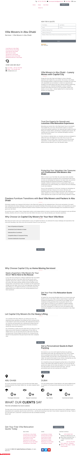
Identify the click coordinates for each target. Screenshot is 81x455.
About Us (40, 7)
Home (34, 4)
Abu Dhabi (45, 4)
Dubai (39, 4)
